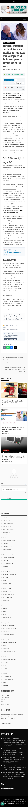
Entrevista (6, 600)
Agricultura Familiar (8, 529)
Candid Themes (19, 803)
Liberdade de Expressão (10, 628)
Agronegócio (6, 532)
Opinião (5, 645)
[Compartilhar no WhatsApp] (8, 347)
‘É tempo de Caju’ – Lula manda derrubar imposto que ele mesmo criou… (12, 252)
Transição (5, 685)
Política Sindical (7, 671)
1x (15, 80)
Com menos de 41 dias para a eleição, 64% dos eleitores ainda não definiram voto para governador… (13, 458)
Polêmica (5, 662)
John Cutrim (4, 700)
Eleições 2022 (7, 586)
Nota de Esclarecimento (9, 642)
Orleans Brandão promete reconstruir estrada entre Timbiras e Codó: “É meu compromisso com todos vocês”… (14, 774)
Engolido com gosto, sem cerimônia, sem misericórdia (13, 97)
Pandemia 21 (6, 648)
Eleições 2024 (7, 589)
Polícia (5, 665)
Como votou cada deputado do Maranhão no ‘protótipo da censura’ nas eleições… (13, 360)
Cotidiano (5, 560)
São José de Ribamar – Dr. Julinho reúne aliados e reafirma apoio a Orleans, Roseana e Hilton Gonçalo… (14, 759)
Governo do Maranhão (7, 716)
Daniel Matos (5, 697)
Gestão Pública (7, 617)
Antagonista (10, 309)
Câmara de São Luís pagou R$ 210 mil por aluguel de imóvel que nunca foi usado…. (14, 369)
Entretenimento (7, 597)
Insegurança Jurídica (9, 625)
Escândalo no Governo (9, 603)
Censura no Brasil (8, 555)
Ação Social (6, 521)
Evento (5, 608)
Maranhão (6, 631)
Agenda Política (7, 526)
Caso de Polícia (7, 552)
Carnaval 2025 (7, 549)
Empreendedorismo (8, 594)
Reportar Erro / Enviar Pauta (10, 339)
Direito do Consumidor (9, 574)
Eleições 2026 (7, 591)
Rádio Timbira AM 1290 (8, 719)
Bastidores (6, 538)
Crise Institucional (8, 563)
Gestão (5, 614)
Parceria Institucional (9, 651)
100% (19, 83)
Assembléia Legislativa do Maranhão (12, 714)
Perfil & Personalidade (9, 659)
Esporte (5, 606)
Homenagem (6, 620)
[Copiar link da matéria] (4, 347)
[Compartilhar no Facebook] (11, 347)
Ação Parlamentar (8, 518)
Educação (5, 577)
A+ (22, 83)
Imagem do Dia (7, 623)
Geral (4, 611)
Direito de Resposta (8, 572)
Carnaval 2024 (7, 546)
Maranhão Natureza (8, 634)
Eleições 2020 (7, 583)
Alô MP (5, 535)
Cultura (5, 569)
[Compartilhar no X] (15, 347)
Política (5, 668)
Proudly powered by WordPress (11, 801)
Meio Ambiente (7, 637)
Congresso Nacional (11, 95)
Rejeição (5, 674)
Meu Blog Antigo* (6, 723)
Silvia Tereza (5, 704)
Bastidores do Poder (9, 540)
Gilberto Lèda (5, 695)
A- (14, 83)
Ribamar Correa (5, 702)
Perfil (4, 657)
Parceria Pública (7, 654)
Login (25, 484)
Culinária (5, 566)
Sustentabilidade (8, 679)
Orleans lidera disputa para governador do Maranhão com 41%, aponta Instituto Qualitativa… (13, 429)
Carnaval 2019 (7, 543)
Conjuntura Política (8, 42)
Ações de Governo (8, 523)
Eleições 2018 (7, 580)
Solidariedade (7, 676)
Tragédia (5, 682)
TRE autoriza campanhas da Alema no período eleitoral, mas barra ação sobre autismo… (14, 767)
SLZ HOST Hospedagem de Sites (10, 721)
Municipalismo (7, 640)
